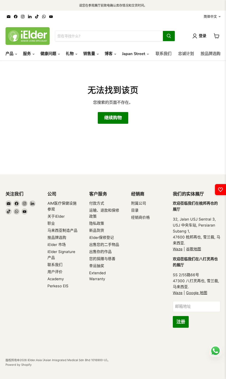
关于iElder (56, 216)
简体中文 (210, 17)
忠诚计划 (186, 53)
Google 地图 (196, 293)
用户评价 (54, 272)
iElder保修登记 (101, 237)
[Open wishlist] (220, 189)
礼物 (70, 53)
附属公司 (138, 203)
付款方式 (96, 203)
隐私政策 (96, 223)
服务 (27, 53)
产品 (10, 53)
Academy (55, 279)
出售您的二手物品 (104, 244)
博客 (109, 53)
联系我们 (163, 53)
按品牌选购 (210, 53)
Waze (178, 249)
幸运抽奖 (96, 266)
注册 (180, 322)
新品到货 (96, 230)
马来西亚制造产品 (62, 230)
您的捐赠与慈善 (102, 259)
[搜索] (169, 36)
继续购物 (113, 118)
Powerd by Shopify (19, 364)
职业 (51, 223)
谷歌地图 (193, 249)
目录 (135, 210)
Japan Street (134, 53)
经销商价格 (140, 217)
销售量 (89, 53)
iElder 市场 (56, 244)
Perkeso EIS (57, 286)
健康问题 (48, 53)
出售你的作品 (100, 251)
